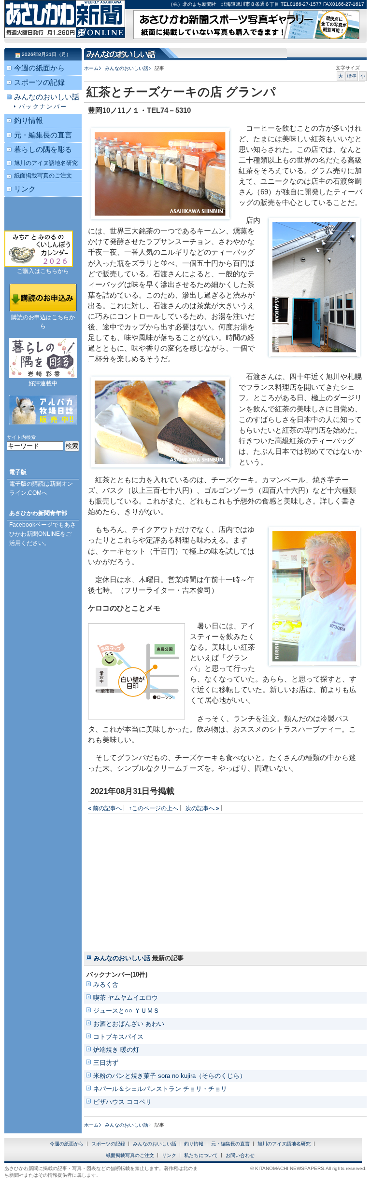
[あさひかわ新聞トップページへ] (64, 29)
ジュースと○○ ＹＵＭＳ (126, 1010)
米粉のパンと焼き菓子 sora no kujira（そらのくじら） (169, 1075)
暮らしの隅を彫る (43, 149)
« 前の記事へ (105, 808)
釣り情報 (28, 120)
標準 (352, 76)
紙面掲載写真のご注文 (43, 175)
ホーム (91, 68)
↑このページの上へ (153, 808)
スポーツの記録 (39, 82)
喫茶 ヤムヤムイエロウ (125, 997)
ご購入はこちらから (43, 271)
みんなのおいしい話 (126, 68)
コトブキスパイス (118, 1036)
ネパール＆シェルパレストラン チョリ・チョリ (160, 1088)
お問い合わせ (240, 1155)
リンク (25, 189)
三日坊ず (105, 1062)
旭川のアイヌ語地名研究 (46, 163)
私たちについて (201, 1155)
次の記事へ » (202, 808)
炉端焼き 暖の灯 (116, 1049)
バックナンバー (43, 106)
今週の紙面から (39, 68)
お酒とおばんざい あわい (128, 1023)
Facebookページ (31, 524)
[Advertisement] (149, 881)
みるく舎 (105, 984)
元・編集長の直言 (43, 135)
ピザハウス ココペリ (122, 1101)
